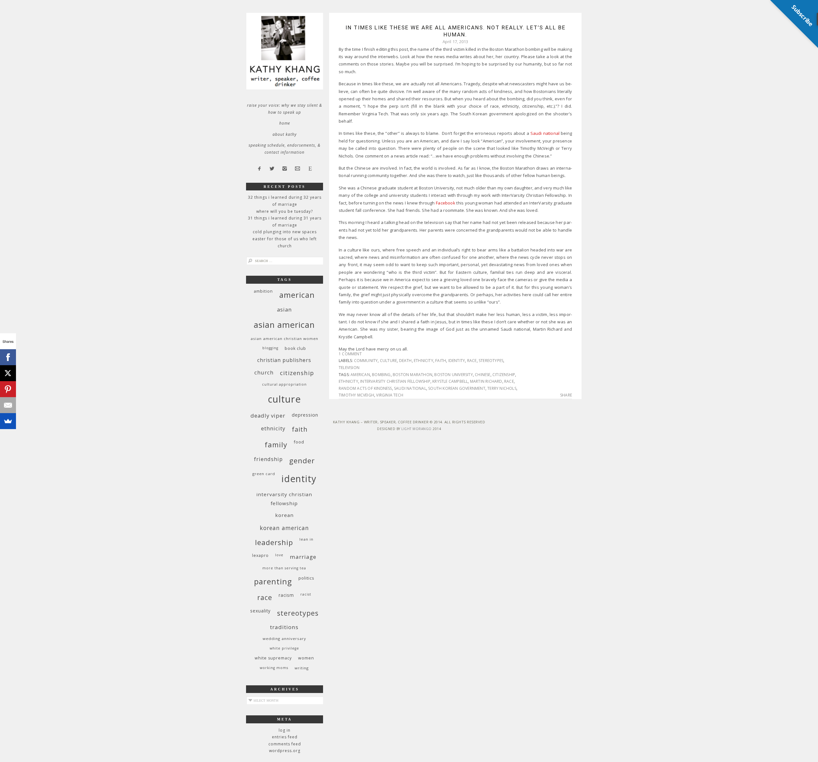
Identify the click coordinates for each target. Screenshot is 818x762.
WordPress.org (284, 750)
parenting (273, 581)
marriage (303, 556)
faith (440, 360)
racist (305, 594)
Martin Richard (486, 381)
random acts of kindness (365, 388)
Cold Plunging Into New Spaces (285, 232)
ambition (263, 291)
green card (263, 473)
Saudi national (544, 133)
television (349, 367)
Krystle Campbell (450, 381)
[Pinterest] (8, 389)
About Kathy (285, 134)
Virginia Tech (389, 395)
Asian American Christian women (284, 338)
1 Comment (350, 354)
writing (302, 668)
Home (284, 123)
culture (388, 360)
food (299, 442)
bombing (381, 374)
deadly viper (268, 415)
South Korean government (456, 388)
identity (456, 360)
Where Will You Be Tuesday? (284, 211)
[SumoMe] (8, 421)
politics (306, 578)
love (279, 555)
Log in (284, 730)
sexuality (260, 611)
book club (295, 348)
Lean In (306, 539)
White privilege (284, 648)
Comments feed (284, 744)
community (366, 360)
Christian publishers (284, 360)
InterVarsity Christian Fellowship (395, 381)
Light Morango (416, 429)
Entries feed (284, 737)
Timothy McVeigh (356, 395)
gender (302, 461)
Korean (284, 515)
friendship (268, 459)
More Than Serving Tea (284, 568)
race (472, 360)
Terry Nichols (501, 388)
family (276, 445)
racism (286, 595)
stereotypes (491, 360)
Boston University (453, 374)
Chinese (482, 374)
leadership (274, 542)
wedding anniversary (284, 638)
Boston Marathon (412, 374)
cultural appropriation (284, 384)
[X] (8, 373)
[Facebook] (8, 357)
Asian (284, 309)
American (360, 374)
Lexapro (260, 555)
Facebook (445, 203)
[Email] (8, 405)
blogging (270, 348)
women (306, 658)
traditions (284, 627)
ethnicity (423, 360)
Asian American (284, 324)
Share (566, 395)
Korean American (284, 528)
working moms (274, 668)
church (264, 372)
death (405, 360)
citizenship (503, 374)
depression (305, 415)
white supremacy (273, 658)
